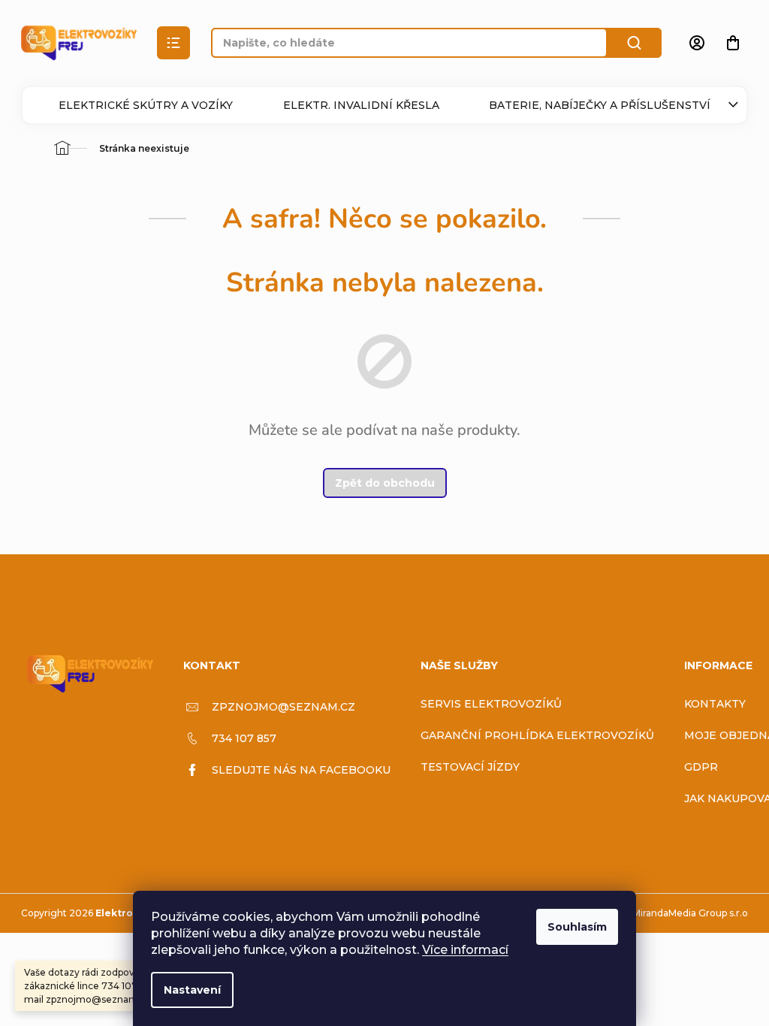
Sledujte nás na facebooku (301, 770)
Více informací (465, 950)
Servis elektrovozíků (491, 704)
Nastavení (192, 990)
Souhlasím (577, 927)
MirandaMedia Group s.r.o (690, 913)
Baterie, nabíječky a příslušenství (599, 105)
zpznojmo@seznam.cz (283, 707)
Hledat (635, 43)
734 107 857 (244, 738)
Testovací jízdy (470, 767)
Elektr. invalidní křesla (361, 105)
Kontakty (715, 704)
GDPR (701, 767)
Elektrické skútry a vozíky (146, 105)
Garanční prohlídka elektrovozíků (537, 735)
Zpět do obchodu (385, 483)
